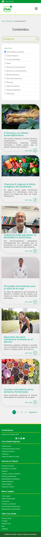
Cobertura (4, 471)
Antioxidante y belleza (15, 52)
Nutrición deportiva (14, 78)
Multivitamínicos (13, 75)
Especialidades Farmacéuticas (11, 479)
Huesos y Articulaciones (16, 67)
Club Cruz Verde (6, 518)
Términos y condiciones (9, 504)
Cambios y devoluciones (9, 476)
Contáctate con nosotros (9, 468)
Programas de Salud (8, 487)
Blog (3, 526)
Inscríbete (4, 521)
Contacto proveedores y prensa (11, 449)
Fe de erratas (5, 501)
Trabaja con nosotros (8, 451)
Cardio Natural (12, 56)
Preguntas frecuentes (8, 466)
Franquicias (5, 454)
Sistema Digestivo (14, 90)
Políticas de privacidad (8, 498)
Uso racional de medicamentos (11, 506)
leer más (28, 150)
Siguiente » (33, 412)
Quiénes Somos (6, 446)
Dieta (9, 63)
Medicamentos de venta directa (11, 509)
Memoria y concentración (17, 71)
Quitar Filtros (8, 48)
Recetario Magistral (7, 481)
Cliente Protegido (7, 484)
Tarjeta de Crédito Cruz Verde (10, 456)
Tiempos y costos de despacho (11, 474)
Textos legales (6, 496)
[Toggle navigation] (36, 9)
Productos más (6, 523)
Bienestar (9, 21)
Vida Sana (10, 94)
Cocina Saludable (13, 59)
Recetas (10, 82)
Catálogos (5, 529)
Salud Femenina (13, 86)
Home (3, 21)
